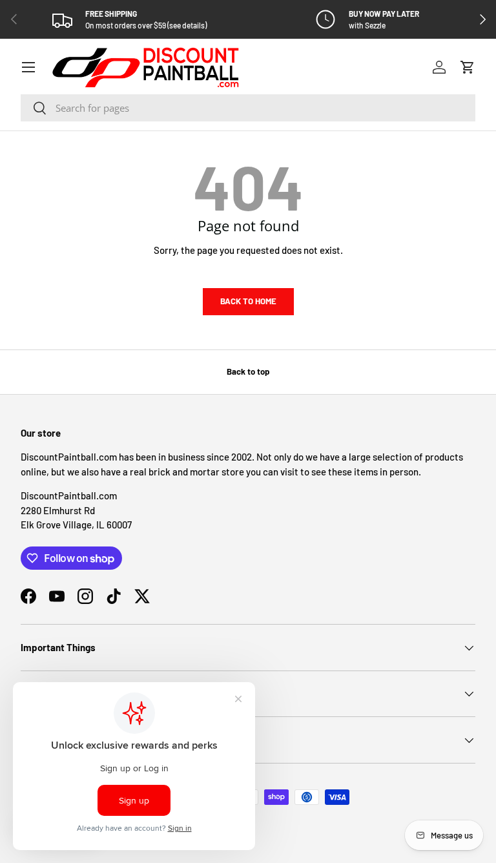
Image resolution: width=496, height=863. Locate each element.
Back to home (248, 301)
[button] (467, 67)
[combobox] (248, 107)
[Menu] (28, 67)
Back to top (248, 371)
